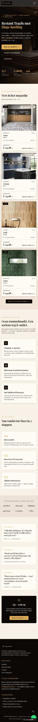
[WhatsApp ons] (33, 717)
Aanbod (4, 664)
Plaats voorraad (12, 53)
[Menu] (34, 3)
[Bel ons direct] (33, 711)
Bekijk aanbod (10, 47)
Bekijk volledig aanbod (18, 301)
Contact (8, 59)
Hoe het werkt (6, 667)
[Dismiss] (35, 719)
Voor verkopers (7, 672)
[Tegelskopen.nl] (7, 3)
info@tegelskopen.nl (8, 686)
